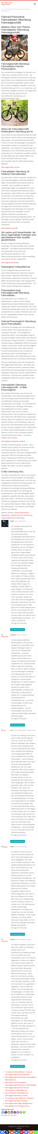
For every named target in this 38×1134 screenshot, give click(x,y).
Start (2, 9)
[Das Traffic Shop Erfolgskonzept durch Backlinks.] (7, 4)
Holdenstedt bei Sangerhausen (26, 730)
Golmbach (24, 635)
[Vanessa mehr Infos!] (4, 941)
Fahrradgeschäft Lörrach (10, 167)
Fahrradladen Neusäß (9, 228)
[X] (6, 1112)
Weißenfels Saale (25, 939)
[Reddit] (9, 1112)
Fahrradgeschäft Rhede (9, 262)
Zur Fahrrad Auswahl (17, 629)
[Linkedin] (12, 1112)
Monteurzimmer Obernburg (21, 515)
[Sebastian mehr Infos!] (4, 637)
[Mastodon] (18, 1112)
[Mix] (21, 1112)
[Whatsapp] (24, 1112)
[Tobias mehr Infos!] (4, 849)
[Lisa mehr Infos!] (4, 732)
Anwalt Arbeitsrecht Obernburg (12, 518)
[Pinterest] (15, 1112)
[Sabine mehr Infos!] (4, 523)
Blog (6, 9)
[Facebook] (3, 1112)
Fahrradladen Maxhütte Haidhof (13, 441)
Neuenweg (22, 521)
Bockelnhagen (23, 846)
